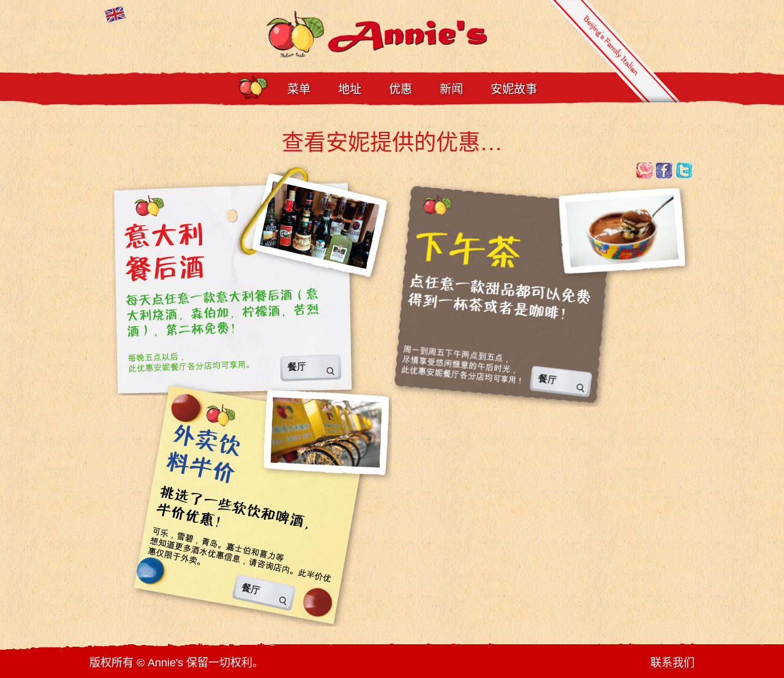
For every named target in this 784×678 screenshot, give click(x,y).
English (116, 14)
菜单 (299, 89)
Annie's (165, 663)
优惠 (400, 89)
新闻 (451, 89)
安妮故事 (514, 89)
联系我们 (672, 663)
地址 (349, 89)
